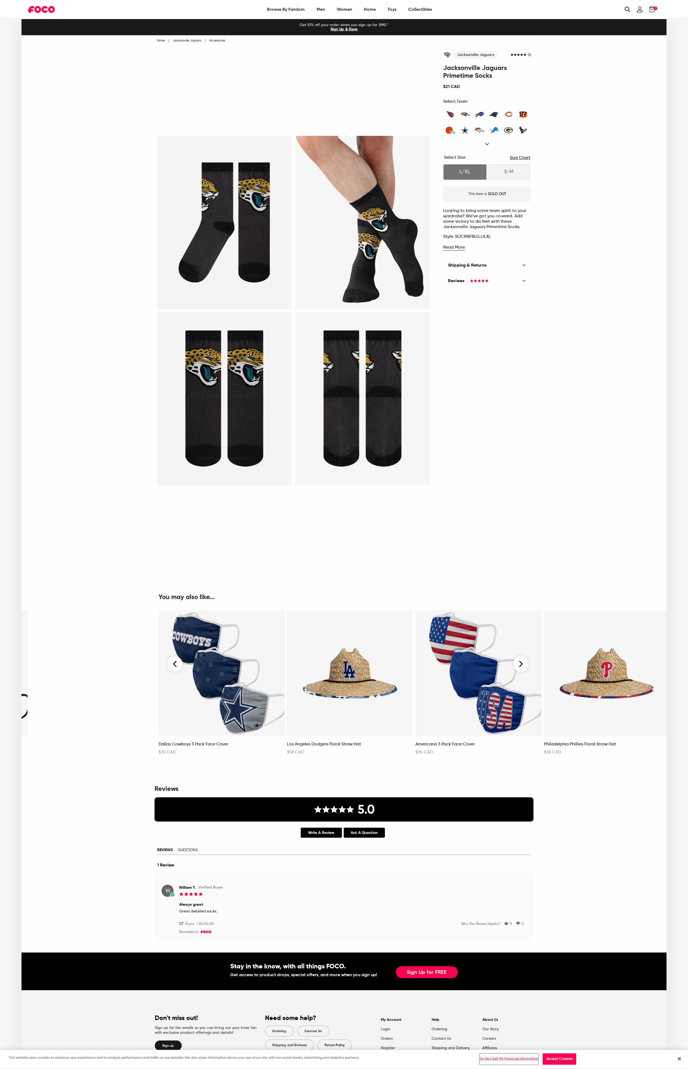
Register (388, 1048)
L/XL (465, 171)
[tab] (321, 832)
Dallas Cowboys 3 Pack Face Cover (193, 744)
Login (385, 1029)
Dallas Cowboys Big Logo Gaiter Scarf (68, 744)
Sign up (168, 1045)
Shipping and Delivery (289, 1045)
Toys (392, 9)
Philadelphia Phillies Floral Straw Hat (580, 744)
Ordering (279, 1031)
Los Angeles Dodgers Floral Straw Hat (324, 744)
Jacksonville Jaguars (475, 55)
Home (370, 9)
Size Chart (520, 158)
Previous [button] (175, 664)
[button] (189, 923)
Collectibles (420, 9)
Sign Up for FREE (427, 972)
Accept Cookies (559, 1059)
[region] (344, 1059)
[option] (344, 27)
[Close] (679, 1059)
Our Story (490, 1029)
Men (321, 9)
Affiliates (489, 1048)
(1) (529, 55)
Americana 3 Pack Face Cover (445, 744)
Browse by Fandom (286, 9)
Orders (387, 1038)
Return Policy (335, 1045)
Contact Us (313, 1031)
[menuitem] (286, 9)
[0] (650, 9)
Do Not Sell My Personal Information (509, 1059)
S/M (508, 171)
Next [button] (521, 664)
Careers (489, 1038)
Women (344, 9)
